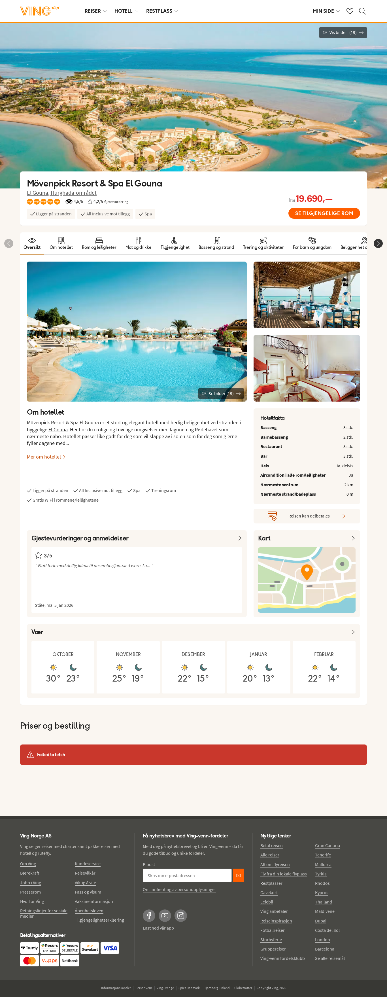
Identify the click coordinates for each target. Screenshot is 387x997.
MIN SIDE (323, 11)
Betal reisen (271, 845)
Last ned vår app (158, 928)
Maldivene (325, 911)
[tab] (32, 243)
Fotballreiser (272, 930)
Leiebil (266, 902)
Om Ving (28, 863)
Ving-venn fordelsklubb (282, 958)
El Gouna (58, 429)
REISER (93, 11)
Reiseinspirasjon (276, 921)
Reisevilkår (85, 873)
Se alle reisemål (330, 958)
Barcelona (324, 949)
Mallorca (323, 864)
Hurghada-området (74, 192)
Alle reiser (269, 855)
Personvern (143, 988)
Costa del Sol (327, 930)
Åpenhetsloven (89, 910)
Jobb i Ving (30, 882)
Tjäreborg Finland (217, 988)
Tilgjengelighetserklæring (99, 920)
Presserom (30, 892)
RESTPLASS (159, 11)
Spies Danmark (189, 988)
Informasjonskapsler (116, 988)
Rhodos (322, 883)
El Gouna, (39, 192)
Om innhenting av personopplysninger (179, 889)
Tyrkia (321, 874)
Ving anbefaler (274, 911)
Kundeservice (88, 863)
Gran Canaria (327, 845)
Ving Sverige (165, 988)
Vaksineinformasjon (94, 901)
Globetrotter (243, 988)
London (322, 939)
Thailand (323, 902)
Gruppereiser (273, 949)
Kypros (321, 892)
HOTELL (123, 11)
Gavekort (269, 892)
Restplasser (271, 883)
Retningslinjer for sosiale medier (43, 913)
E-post (149, 864)
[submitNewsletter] (238, 875)
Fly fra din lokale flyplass (283, 874)
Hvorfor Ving (32, 901)
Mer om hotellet (44, 456)
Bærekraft (29, 873)
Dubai (320, 921)
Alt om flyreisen (275, 864)
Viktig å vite (85, 882)
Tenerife (323, 855)
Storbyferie (271, 939)
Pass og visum (88, 892)
